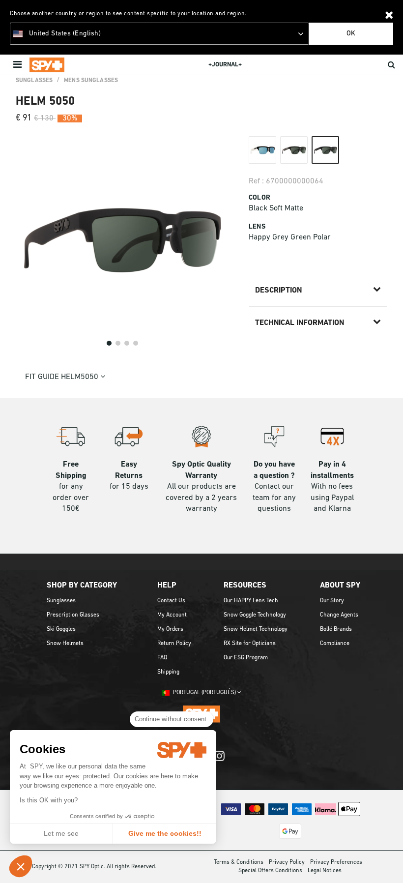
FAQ (162, 658)
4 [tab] (135, 343)
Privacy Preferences (336, 862)
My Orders (170, 629)
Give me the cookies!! (165, 833)
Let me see (61, 833)
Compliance (334, 644)
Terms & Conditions (238, 862)
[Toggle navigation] (18, 65)
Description (278, 290)
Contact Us (171, 601)
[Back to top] (390, 863)
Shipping (168, 672)
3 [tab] (126, 343)
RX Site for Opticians (250, 644)
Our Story (332, 601)
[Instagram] (219, 761)
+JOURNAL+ (225, 64)
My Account (172, 615)
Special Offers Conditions (270, 871)
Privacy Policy (287, 862)
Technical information (299, 323)
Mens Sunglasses (91, 81)
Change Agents (339, 615)
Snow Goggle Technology (255, 615)
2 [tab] (117, 343)
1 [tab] (109, 343)
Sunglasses (34, 81)
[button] (20, 866)
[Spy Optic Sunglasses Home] (46, 65)
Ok (350, 33)
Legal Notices (325, 871)
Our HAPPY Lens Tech (251, 601)
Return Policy (174, 644)
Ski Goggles (61, 629)
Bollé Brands (336, 629)
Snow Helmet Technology (256, 629)
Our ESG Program (246, 658)
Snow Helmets (65, 644)
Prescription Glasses (73, 615)
